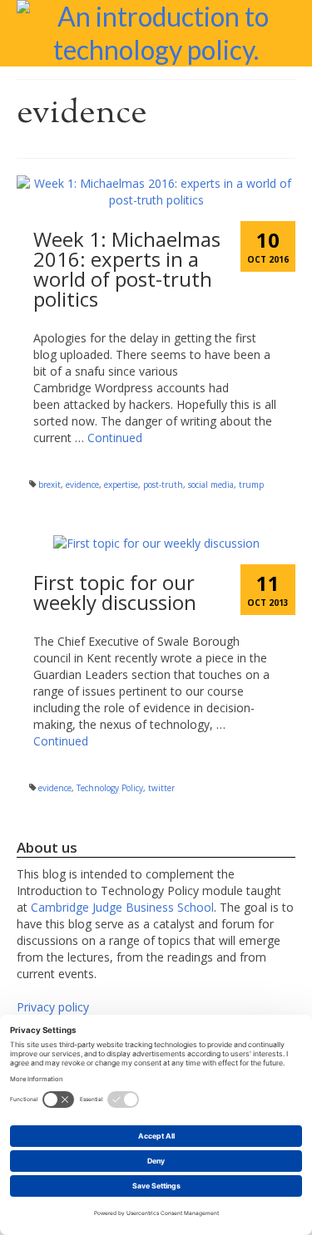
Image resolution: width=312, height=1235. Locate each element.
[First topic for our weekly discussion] (156, 542)
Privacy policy (53, 1007)
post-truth (163, 484)
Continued (114, 437)
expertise (121, 484)
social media (211, 484)
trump (251, 484)
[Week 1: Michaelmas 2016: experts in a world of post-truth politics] (156, 191)
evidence (82, 484)
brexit (49, 484)
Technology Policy (110, 788)
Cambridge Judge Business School (122, 907)
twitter (161, 788)
